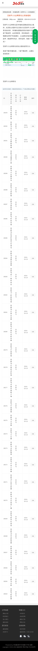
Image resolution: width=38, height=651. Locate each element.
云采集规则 (31, 12)
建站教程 (5, 629)
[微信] (24, 636)
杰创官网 (22, 616)
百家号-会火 (11, 126)
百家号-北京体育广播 (11, 500)
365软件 (22, 613)
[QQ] (21, 636)
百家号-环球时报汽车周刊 (11, 238)
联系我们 (5, 616)
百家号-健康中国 (11, 157)
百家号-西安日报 (11, 552)
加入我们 (5, 619)
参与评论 (19, 21)
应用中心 (23, 12)
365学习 (5, 632)
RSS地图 (23, 645)
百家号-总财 (11, 581)
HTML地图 (29, 645)
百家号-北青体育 (11, 567)
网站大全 (22, 622)
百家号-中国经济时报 (11, 367)
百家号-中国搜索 (11, 406)
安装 (33, 112)
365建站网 (16, 12)
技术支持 (22, 629)
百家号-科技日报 (11, 218)
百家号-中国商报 (11, 350)
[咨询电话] (28, 636)
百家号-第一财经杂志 (11, 276)
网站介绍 (5, 613)
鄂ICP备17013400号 (29, 647)
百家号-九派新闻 (11, 189)
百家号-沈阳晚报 (11, 448)
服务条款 (5, 622)
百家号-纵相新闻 (11, 112)
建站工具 (22, 619)
